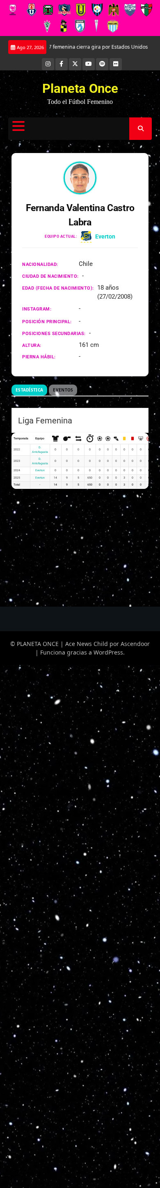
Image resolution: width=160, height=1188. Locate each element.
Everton (105, 236)
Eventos (63, 390)
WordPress (108, 652)
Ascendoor (135, 644)
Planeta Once (80, 88)
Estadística (29, 390)
